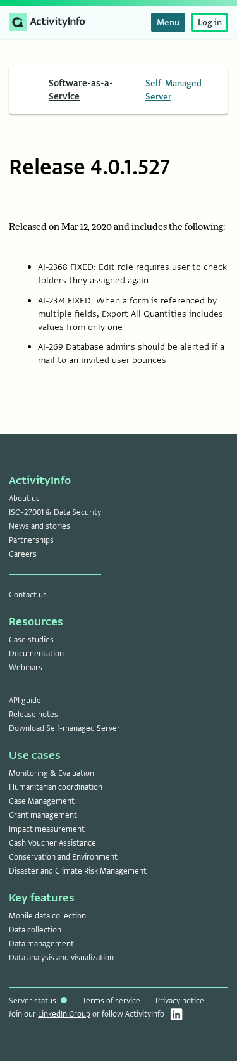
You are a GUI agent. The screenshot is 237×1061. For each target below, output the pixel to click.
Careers (23, 554)
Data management (41, 944)
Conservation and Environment (63, 857)
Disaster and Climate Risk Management (78, 871)
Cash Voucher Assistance (52, 843)
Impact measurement (47, 829)
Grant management (43, 815)
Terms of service (111, 1001)
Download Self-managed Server (64, 728)
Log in (210, 22)
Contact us (28, 595)
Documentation (36, 654)
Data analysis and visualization (61, 958)
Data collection (35, 930)
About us (24, 498)
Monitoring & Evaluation (51, 773)
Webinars (25, 668)
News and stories (39, 526)
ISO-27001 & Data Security (55, 512)
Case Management (42, 801)
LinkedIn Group (64, 1014)
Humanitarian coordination (55, 787)
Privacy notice (179, 1001)
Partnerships (31, 540)
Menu (168, 22)
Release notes (33, 714)
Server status (33, 1001)
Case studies (31, 640)
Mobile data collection (47, 916)
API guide (25, 701)
